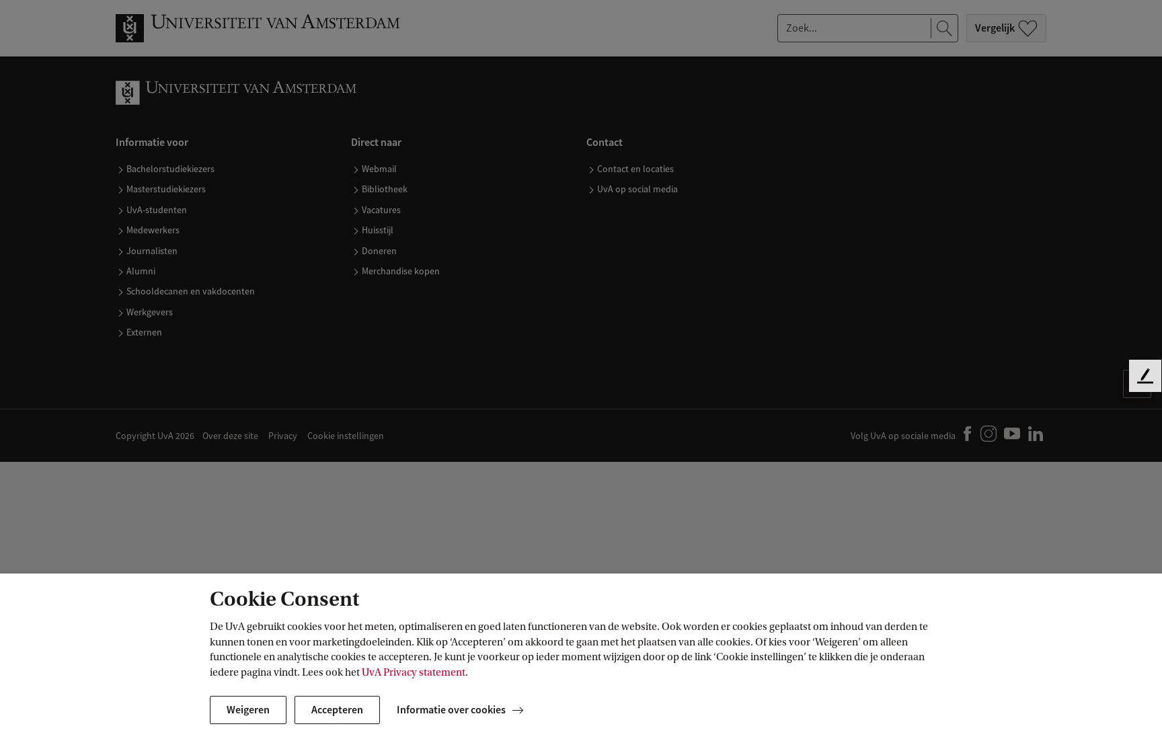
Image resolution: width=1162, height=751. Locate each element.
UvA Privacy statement (413, 672)
